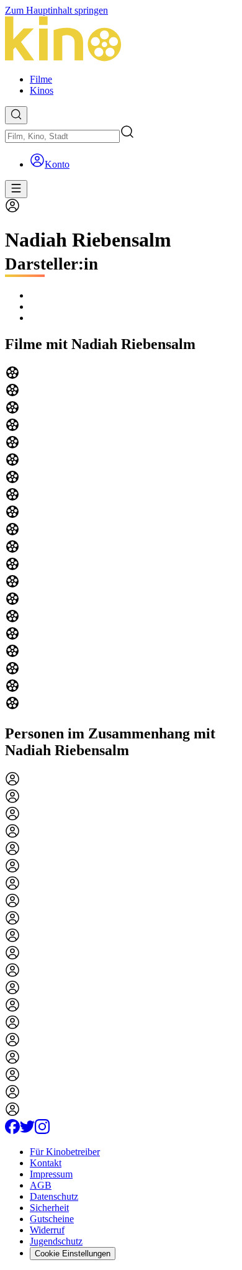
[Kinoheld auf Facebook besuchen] (12, 1130)
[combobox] (62, 136)
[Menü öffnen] (16, 189)
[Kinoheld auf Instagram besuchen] (42, 1130)
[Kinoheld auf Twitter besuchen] (27, 1130)
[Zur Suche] (16, 115)
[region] (121, 539)
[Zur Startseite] (121, 40)
